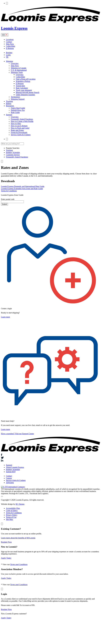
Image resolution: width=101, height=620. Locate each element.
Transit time (20, 86)
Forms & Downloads (19, 132)
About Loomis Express (15, 467)
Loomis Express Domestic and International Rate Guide (22, 186)
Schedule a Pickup (23, 81)
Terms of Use (11, 517)
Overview (15, 63)
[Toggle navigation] (4, 34)
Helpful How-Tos (18, 110)
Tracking (9, 101)
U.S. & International (19, 70)
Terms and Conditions (18, 564)
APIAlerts (10, 483)
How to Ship (16, 124)
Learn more (5, 317)
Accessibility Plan (13, 508)
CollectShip (10, 46)
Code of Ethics (11, 510)
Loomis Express (14, 28)
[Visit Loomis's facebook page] (50, 455)
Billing (8, 103)
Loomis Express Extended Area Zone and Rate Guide (22, 189)
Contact (9, 42)
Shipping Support (18, 99)
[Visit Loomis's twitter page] (50, 458)
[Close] (2, 524)
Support (9, 465)
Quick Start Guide (18, 108)
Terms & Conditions (9, 191)
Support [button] (9, 115)
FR (7, 57)
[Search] (7, 3)
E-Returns (10, 48)
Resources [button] (10, 106)
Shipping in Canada (18, 68)
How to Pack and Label (20, 128)
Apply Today (6, 558)
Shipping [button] (9, 61)
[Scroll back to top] (2, 496)
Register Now (6, 542)
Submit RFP (11, 472)
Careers (9, 478)
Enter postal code (7, 199)
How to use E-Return (19, 126)
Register (9, 53)
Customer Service (13, 155)
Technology (15, 97)
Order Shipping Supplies (25, 95)
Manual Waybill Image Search (27, 92)
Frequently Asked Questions (22, 119)
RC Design (20, 504)
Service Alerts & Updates (21, 135)
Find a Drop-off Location (25, 79)
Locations (10, 39)
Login (8, 55)
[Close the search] (2, 161)
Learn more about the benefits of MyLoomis (18, 538)
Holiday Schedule (13, 152)
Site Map (9, 519)
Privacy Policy (11, 515)
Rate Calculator (22, 88)
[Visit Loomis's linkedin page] (50, 460)
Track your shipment (24, 90)
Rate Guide (15, 112)
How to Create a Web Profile (22, 121)
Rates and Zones (17, 130)
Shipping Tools (17, 72)
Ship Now (10, 44)
